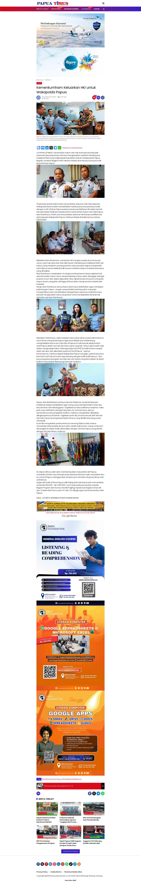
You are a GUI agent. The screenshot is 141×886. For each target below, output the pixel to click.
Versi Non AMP (70, 880)
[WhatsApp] (59, 148)
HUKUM (39, 83)
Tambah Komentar (70, 851)
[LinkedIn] (47, 148)
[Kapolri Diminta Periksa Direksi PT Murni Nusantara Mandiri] (47, 809)
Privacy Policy (42, 872)
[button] (103, 3)
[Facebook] (43, 148)
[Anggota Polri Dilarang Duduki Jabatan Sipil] (94, 832)
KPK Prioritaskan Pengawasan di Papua (45, 842)
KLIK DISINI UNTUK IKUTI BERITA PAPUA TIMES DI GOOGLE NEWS (70, 512)
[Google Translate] (38, 148)
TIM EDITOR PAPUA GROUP (49, 97)
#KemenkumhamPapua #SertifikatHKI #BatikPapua (63, 779)
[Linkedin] (58, 864)
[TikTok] (71, 864)
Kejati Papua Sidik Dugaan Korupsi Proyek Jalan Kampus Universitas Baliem (70, 843)
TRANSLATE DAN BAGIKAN (72, 148)
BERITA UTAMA (42, 813)
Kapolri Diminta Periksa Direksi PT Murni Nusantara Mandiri (45, 820)
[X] (51, 148)
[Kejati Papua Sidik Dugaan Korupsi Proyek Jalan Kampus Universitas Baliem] (70, 832)
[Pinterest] (46, 864)
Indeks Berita (56, 872)
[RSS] (79, 864)
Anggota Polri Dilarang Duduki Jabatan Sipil (92, 842)
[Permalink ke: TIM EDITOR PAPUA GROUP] (39, 98)
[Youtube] (62, 864)
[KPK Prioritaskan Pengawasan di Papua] (47, 832)
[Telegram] (55, 148)
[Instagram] (54, 864)
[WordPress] (50, 864)
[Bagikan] (103, 97)
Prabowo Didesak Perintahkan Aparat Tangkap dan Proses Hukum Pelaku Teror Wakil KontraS (70, 820)
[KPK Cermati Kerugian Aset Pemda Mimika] (94, 809)
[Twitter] (94, 793)
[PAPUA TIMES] (52, 3)
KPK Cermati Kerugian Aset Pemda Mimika (92, 819)
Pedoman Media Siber (73, 872)
